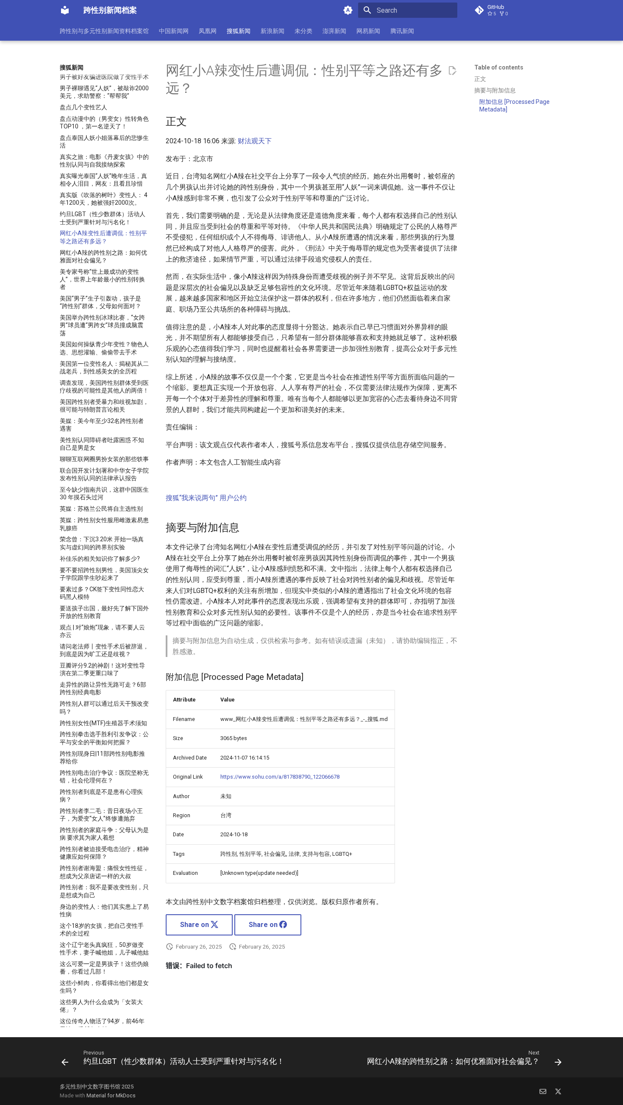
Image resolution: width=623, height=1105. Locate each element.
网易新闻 (368, 31)
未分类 (303, 31)
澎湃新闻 (334, 31)
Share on (195, 925)
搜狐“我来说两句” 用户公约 (206, 498)
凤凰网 (208, 31)
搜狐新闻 (238, 31)
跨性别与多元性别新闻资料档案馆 (104, 31)
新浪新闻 (272, 31)
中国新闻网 (174, 31)
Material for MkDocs (111, 1095)
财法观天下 (255, 141)
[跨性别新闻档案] (64, 10)
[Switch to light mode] (347, 10)
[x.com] (558, 1091)
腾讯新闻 (402, 31)
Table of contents (498, 67)
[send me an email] (543, 1091)
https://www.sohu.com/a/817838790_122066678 (279, 777)
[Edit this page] (452, 70)
